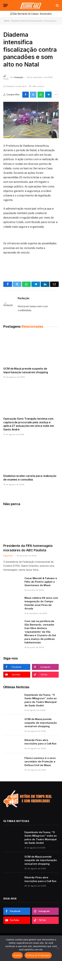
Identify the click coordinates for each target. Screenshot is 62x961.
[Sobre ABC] (31, 5)
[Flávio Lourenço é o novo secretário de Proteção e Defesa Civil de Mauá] (12, 762)
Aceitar (17, 955)
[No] (58, 948)
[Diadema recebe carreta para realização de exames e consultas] (31, 456)
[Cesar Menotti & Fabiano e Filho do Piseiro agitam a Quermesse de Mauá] (12, 582)
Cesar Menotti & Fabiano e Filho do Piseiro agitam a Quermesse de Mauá (40, 582)
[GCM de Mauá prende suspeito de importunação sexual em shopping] (31, 348)
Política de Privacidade (38, 955)
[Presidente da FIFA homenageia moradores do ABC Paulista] (31, 525)
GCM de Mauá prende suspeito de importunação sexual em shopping (25, 370)
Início (6, 21)
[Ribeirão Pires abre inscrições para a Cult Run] (12, 744)
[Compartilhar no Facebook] (25, 95)
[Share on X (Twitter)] (33, 95)
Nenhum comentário (16, 86)
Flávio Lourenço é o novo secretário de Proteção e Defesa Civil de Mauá (40, 761)
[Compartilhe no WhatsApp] (41, 95)
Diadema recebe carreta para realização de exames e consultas (29, 477)
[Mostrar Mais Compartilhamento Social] (56, 95)
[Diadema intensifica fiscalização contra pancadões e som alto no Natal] (31, 120)
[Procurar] (57, 5)
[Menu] (5, 5)
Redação (18, 77)
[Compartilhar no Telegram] (48, 95)
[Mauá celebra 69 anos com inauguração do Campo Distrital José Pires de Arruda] (12, 602)
